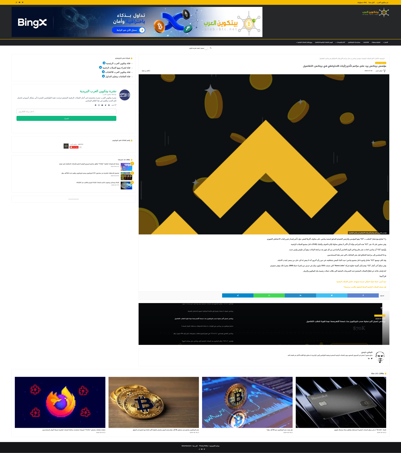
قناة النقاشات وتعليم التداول (117, 76)
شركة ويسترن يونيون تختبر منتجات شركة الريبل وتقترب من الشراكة (97, 182)
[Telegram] (16, 2)
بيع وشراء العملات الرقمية (304, 42)
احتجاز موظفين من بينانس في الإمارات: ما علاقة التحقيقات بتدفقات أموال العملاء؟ (350, 321)
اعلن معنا (372, 2)
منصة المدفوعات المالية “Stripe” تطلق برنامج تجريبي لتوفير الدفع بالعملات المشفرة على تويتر (89, 164)
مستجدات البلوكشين (354, 42)
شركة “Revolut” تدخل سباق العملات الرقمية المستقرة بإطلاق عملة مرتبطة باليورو (360, 430)
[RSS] (13, 2)
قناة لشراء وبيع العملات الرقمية (116, 68)
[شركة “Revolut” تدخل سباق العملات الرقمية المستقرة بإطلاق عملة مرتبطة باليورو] (341, 402)
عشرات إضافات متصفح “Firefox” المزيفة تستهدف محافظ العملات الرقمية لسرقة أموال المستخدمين (73, 430)
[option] (264, 324)
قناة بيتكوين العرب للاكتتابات (117, 72)
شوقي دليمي (379, 70)
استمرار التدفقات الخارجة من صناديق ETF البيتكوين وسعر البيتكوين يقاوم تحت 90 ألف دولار (90, 173)
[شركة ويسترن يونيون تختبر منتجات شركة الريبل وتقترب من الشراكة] (126, 185)
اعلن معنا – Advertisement (190, 446)
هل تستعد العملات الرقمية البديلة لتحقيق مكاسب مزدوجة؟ (365, 287)
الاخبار (386, 42)
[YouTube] (19, 2)
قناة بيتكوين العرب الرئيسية (118, 63)
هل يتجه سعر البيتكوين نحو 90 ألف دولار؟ (280, 430)
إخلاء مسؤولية (362, 2)
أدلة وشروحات (341, 42)
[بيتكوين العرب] (375, 12)
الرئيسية (382, 58)
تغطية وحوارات (376, 42)
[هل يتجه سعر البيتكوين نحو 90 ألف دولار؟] (247, 402)
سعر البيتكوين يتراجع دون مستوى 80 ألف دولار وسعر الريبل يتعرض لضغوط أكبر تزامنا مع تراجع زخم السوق (166, 430)
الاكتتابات (366, 42)
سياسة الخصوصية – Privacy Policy (209, 446)
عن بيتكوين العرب (382, 2)
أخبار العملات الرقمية (368, 58)
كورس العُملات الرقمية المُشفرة (324, 42)
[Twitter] (22, 2)
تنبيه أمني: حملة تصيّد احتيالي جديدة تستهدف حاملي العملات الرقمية (361, 282)
